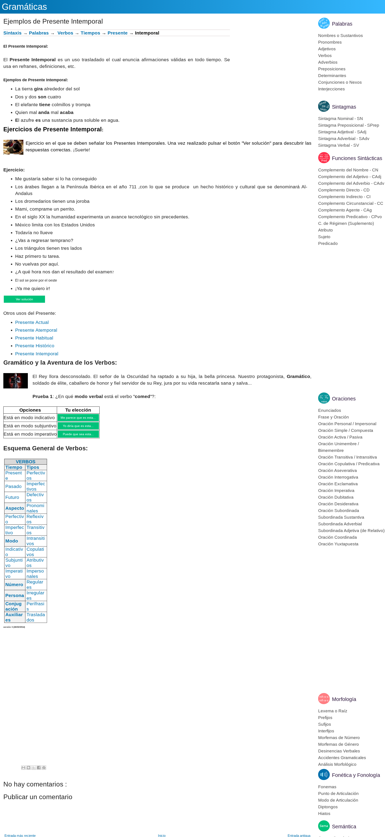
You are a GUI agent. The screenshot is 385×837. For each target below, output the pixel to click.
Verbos (65, 32)
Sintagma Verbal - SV (338, 145)
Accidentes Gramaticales (342, 757)
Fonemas (327, 786)
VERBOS (25, 465)
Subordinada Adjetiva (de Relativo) (351, 530)
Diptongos (328, 806)
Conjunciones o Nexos (340, 82)
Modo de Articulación (338, 800)
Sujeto (324, 236)
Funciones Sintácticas (357, 158)
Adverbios (328, 62)
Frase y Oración (333, 417)
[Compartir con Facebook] (39, 771)
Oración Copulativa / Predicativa (349, 463)
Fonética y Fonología (356, 775)
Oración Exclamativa (338, 483)
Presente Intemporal (36, 354)
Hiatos (324, 813)
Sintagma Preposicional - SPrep (348, 125)
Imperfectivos (36, 490)
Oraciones (344, 399)
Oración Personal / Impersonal (347, 423)
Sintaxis (12, 32)
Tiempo (13, 470)
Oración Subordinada (338, 510)
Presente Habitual (34, 338)
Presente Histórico (34, 346)
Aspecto (14, 511)
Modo (11, 544)
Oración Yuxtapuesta (338, 544)
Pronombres (330, 42)
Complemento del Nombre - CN (348, 170)
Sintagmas (344, 107)
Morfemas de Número (339, 737)
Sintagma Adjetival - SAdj (342, 132)
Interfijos (326, 731)
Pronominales (35, 512)
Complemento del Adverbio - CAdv (351, 183)
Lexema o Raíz (332, 711)
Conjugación (13, 610)
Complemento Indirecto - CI (344, 196)
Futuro (12, 501)
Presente (118, 32)
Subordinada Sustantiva (341, 517)
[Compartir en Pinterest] (44, 771)
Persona (14, 599)
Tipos (33, 470)
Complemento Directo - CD (344, 190)
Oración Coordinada (337, 537)
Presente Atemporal (36, 330)
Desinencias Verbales (339, 751)
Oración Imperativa (336, 490)
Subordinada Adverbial (340, 524)
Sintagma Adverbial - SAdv (343, 138)
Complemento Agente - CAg (345, 210)
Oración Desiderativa (338, 504)
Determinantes (332, 75)
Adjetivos (327, 49)
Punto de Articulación (338, 793)
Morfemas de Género (338, 744)
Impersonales (35, 577)
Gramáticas (24, 7)
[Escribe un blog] (28, 771)
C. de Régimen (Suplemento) (346, 223)
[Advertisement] (270, 61)
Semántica (344, 826)
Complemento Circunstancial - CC (350, 203)
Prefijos (325, 717)
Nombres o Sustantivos (340, 35)
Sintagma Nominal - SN (340, 118)
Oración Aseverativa (337, 470)
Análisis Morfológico (337, 764)
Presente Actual (32, 322)
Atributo (325, 230)
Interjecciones (331, 89)
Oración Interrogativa (338, 477)
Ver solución (29, 299)
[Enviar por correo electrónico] (23, 771)
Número (14, 588)
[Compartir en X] (33, 771)
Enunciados (329, 410)
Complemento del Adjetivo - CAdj (349, 176)
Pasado (13, 490)
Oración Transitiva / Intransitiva (347, 457)
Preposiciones (332, 69)
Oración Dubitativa (336, 497)
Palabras (39, 32)
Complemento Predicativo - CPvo (350, 216)
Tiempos (90, 32)
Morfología (344, 699)
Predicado (328, 243)
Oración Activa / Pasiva (340, 437)
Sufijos (324, 724)
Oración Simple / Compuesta (345, 430)
